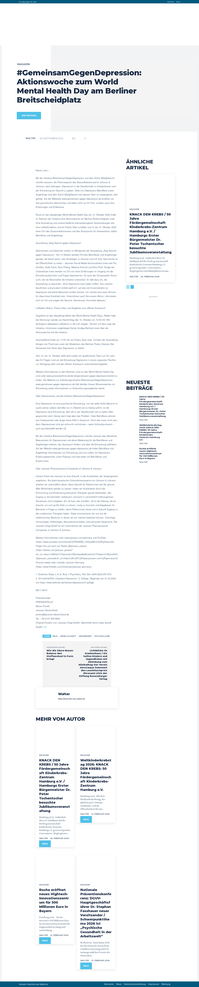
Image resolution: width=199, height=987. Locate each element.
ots (45, 626)
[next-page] (132, 287)
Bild (55, 636)
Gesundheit (85, 636)
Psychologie (102, 636)
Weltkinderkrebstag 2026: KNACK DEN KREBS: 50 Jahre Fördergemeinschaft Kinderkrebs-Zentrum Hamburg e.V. (150, 432)
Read (45, 844)
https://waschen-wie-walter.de (71, 699)
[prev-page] (128, 287)
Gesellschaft (68, 636)
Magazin (23, 64)
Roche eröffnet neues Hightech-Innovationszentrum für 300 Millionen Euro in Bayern (54, 900)
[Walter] (21, 138)
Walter (30, 138)
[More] (122, 161)
